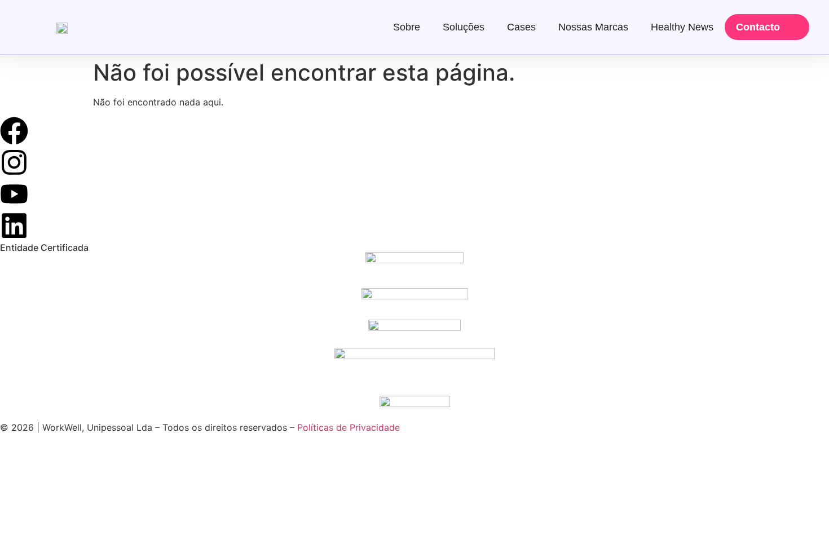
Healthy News (682, 27)
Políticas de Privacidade (348, 427)
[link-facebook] (14, 131)
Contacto (758, 27)
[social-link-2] (414, 270)
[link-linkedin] (14, 225)
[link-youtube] (14, 194)
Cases (521, 27)
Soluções (463, 27)
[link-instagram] (14, 162)
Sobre (406, 27)
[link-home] (62, 27)
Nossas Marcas (593, 27)
